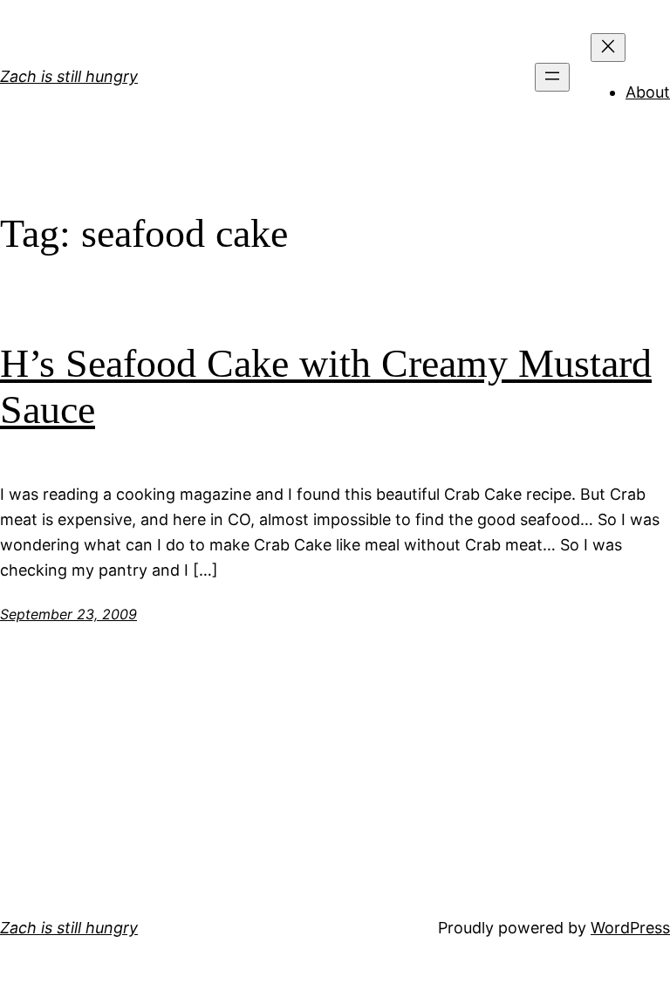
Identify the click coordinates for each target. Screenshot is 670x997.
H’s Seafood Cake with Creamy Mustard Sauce (326, 386)
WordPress (630, 927)
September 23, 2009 (68, 614)
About (648, 92)
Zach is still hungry (69, 76)
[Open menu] (552, 77)
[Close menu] (608, 47)
